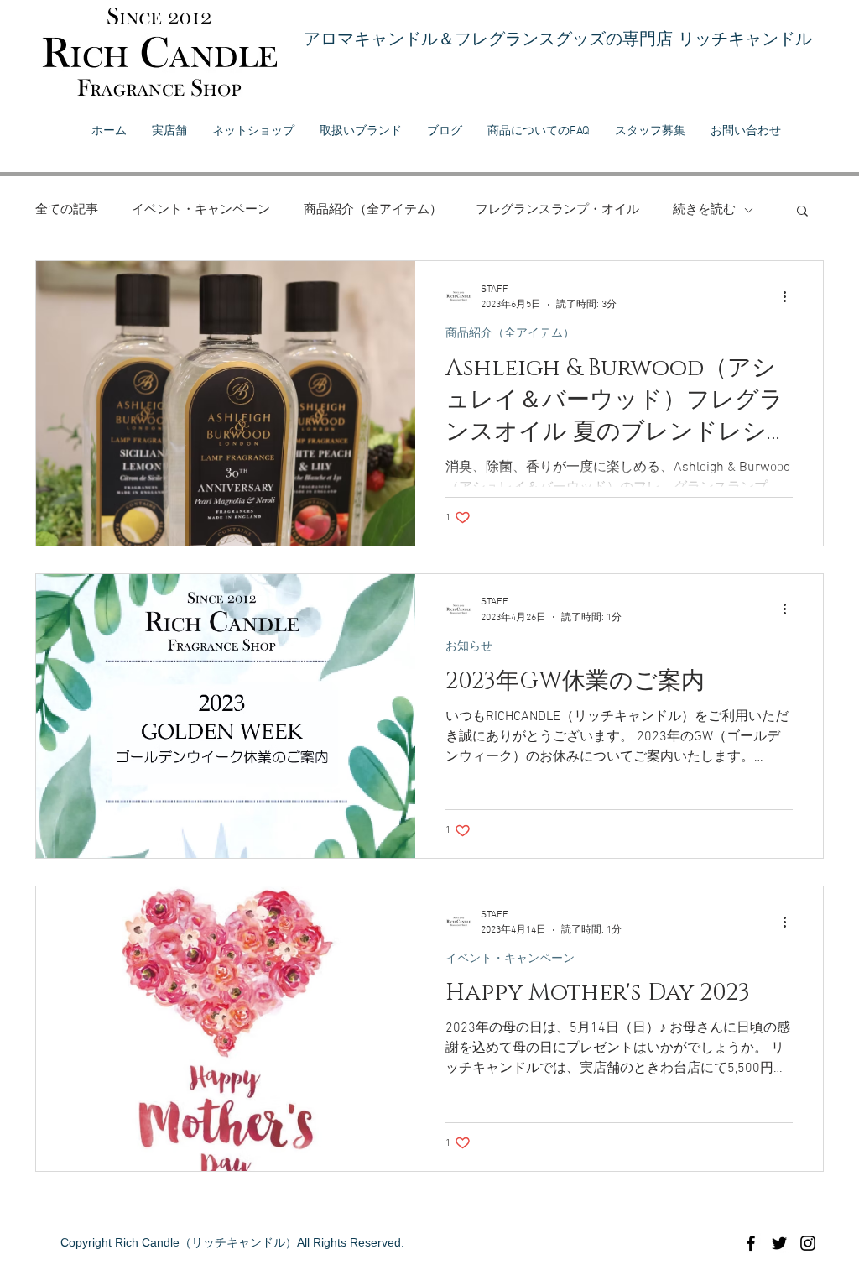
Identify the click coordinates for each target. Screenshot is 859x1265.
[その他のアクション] (790, 296)
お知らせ (468, 647)
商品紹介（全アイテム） (373, 209)
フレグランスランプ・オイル (557, 209)
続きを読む (704, 209)
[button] (802, 212)
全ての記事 (66, 209)
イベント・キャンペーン (201, 209)
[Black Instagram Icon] (808, 1243)
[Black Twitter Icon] (779, 1243)
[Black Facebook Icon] (751, 1243)
